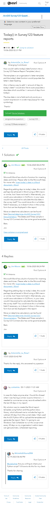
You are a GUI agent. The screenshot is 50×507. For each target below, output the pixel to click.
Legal (29, 502)
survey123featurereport (15, 124)
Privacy (9, 502)
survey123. (33, 119)
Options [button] (42, 17)
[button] (40, 62)
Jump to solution (26, 48)
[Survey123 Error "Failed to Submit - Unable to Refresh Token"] (47, 148)
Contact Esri (40, 502)
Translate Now (38, 27)
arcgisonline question (14, 119)
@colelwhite (12, 464)
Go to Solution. (18, 113)
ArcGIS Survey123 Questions (17, 15)
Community (23, 3)
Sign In (47, 3)
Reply (9, 135)
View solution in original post (16, 232)
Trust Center (19, 502)
